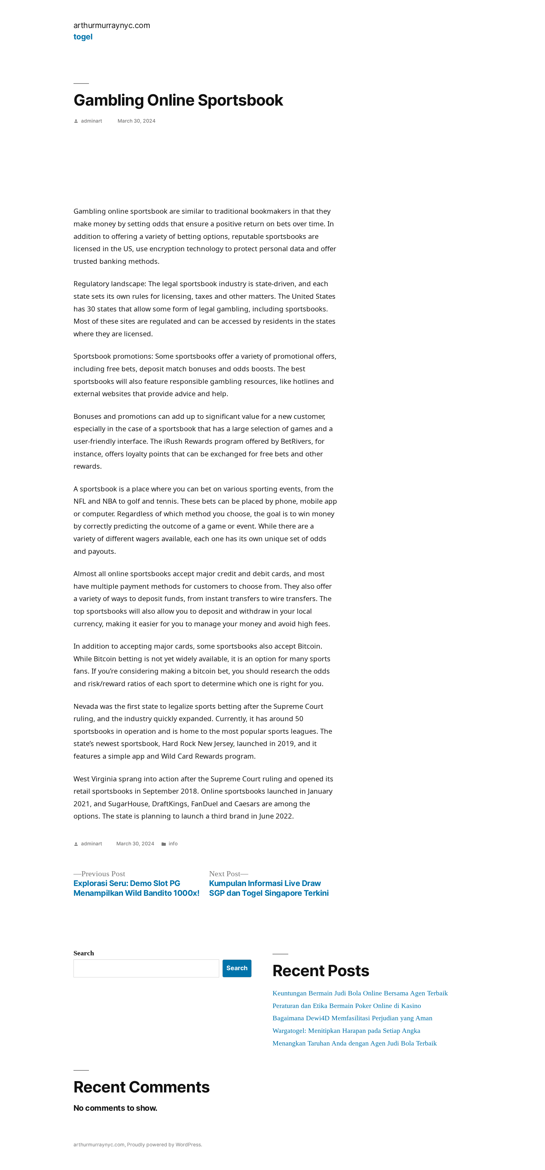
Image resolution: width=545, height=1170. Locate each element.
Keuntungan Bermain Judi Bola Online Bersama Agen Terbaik (360, 993)
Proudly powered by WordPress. (164, 1145)
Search (83, 953)
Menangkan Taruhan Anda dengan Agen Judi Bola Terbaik (354, 1043)
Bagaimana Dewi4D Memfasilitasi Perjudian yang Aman (352, 1018)
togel (83, 36)
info (173, 844)
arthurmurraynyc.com (111, 25)
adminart (91, 121)
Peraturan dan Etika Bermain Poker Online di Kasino (346, 1006)
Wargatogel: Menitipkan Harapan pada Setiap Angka (346, 1030)
